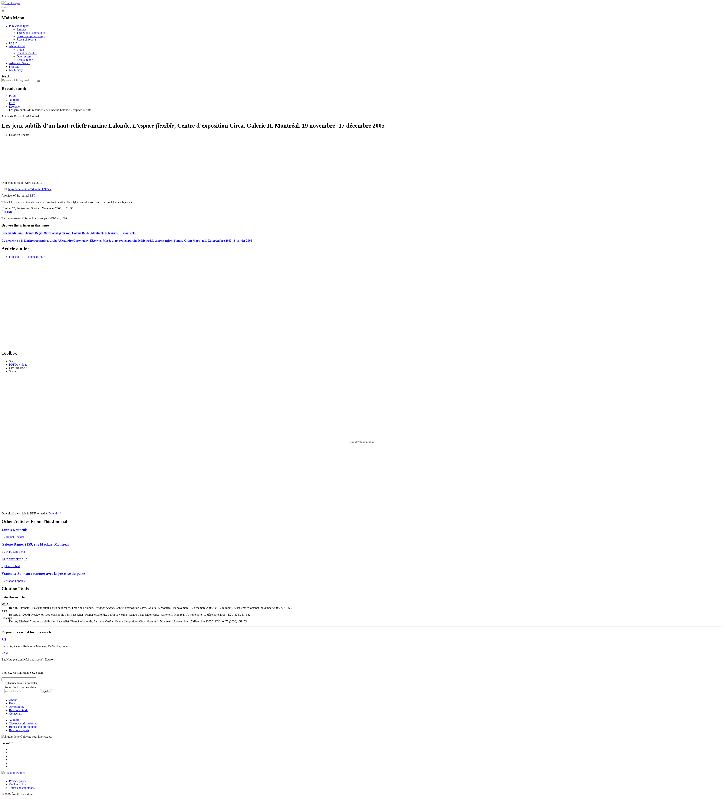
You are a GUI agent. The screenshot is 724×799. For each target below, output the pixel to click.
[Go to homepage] (11, 3)
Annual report (25, 59)
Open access (24, 56)
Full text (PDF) (18, 256)
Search (6, 76)
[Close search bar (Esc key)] (6, 7)
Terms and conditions (22, 787)
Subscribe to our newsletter (21, 687)
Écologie (14, 106)
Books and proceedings (30, 36)
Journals (21, 29)
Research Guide (18, 710)
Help (12, 703)
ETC (12, 103)
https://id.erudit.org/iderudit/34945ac (29, 189)
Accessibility (16, 706)
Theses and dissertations (31, 32)
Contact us (15, 713)
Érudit (20, 49)
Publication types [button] (19, 26)
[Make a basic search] (3, 7)
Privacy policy (17, 781)
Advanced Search (19, 63)
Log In (13, 42)
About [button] (13, 46)
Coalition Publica (27, 53)
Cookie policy (17, 784)
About (21, 46)
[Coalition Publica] (13, 772)
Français (14, 66)
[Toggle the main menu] (3, 10)
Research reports (26, 39)
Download (54, 513)
